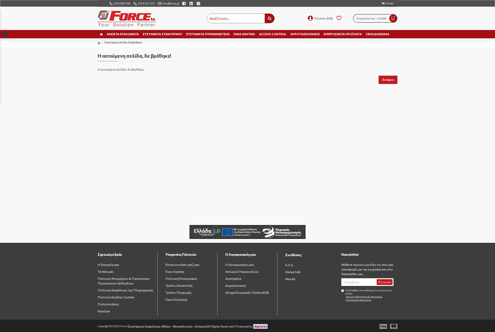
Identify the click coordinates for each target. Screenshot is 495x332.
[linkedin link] (192, 3)
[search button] (269, 18)
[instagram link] (199, 3)
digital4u (260, 326)
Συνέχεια (388, 79)
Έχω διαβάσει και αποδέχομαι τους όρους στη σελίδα (368, 295)
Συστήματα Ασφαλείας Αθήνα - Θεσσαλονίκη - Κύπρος (167, 326)
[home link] (101, 34)
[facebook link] (184, 3)
